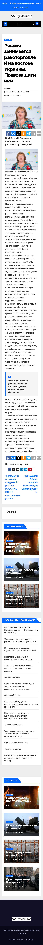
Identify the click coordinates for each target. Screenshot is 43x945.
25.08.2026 (12, 805)
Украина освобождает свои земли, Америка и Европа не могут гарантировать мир (19, 733)
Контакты (12, 939)
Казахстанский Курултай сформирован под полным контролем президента (21, 704)
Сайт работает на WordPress (13, 930)
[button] (33, 24)
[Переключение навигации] (19, 24)
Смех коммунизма (12, 749)
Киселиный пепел (12, 695)
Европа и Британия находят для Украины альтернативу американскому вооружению (19, 686)
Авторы (20, 939)
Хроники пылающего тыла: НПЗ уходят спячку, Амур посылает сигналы (18, 668)
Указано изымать (12, 677)
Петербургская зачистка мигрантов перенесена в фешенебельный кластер (20, 758)
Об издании (29, 939)
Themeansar (21, 933)
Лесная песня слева (13, 725)
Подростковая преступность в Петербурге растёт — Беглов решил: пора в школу (21, 630)
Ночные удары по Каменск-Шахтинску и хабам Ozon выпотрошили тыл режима (16, 715)
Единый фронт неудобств (15, 743)
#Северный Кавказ (12, 95)
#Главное (24, 92)
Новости (8, 39)
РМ (8, 89)
